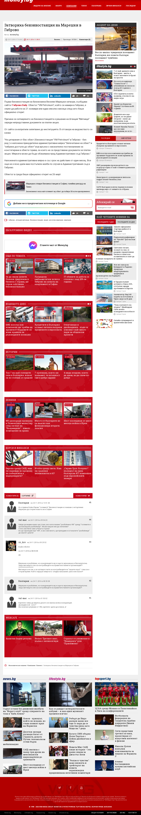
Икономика (99, 60)
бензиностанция (36, 220)
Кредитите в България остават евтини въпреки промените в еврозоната (48, 327)
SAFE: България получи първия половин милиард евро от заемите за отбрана (115, 188)
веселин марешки (56, 220)
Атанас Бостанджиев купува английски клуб (125, 765)
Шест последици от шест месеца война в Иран (77, 421)
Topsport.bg (40, 813)
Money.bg (17, 813)
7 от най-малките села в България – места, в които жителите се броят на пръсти (125, 74)
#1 (90, 598)
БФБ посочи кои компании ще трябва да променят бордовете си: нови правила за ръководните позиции (19, 329)
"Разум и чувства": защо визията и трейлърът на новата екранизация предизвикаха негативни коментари (69, 766)
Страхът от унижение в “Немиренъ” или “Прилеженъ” (77, 641)
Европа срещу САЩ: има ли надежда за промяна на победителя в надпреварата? (19, 472)
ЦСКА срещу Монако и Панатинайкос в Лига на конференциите (116, 709)
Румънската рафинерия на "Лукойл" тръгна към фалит (124, 239)
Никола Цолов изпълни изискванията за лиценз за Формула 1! (125, 751)
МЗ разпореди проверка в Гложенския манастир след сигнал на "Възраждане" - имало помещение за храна (19, 425)
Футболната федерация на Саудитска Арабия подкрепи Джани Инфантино (125, 720)
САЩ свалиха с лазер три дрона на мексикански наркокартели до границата (34, 754)
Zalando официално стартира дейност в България (122, 229)
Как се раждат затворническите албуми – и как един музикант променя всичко (67, 711)
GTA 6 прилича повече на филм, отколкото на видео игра (124, 96)
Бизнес (57, 39)
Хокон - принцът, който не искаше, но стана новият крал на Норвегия (34, 722)
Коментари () (84, 39)
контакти (132, 813)
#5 (90, 502)
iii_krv (22, 542)
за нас (122, 813)
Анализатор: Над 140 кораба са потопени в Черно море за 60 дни (123, 296)
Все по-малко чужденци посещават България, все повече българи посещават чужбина (114, 55)
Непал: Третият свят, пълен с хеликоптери (46, 639)
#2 (90, 581)
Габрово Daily (19, 105)
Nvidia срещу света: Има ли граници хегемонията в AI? (48, 470)
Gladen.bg (52, 813)
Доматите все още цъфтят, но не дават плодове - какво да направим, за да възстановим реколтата (124, 118)
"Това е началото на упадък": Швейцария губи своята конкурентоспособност (124, 308)
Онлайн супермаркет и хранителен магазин (124, 321)
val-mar (22, 520)
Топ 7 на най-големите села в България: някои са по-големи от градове (19, 375)
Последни (105, 138)
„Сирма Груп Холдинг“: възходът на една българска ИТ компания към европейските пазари (77, 473)
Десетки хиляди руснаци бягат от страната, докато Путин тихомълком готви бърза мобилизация (24, 738)
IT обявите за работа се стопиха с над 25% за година (76, 279)
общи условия (97, 813)
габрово (12, 220)
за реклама (111, 813)
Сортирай (26, 496)
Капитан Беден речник (19, 638)
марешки (67, 220)
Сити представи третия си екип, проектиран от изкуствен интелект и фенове (126, 736)
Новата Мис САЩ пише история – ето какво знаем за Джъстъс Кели (80, 751)
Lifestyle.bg (29, 813)
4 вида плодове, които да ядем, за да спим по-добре (77, 375)
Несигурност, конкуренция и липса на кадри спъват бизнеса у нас (113, 178)
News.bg (7, 813)
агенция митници (22, 220)
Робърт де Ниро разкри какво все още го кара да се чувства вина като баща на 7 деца (79, 723)
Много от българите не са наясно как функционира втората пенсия (47, 424)
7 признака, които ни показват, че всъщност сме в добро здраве (47, 375)
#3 (90, 542)
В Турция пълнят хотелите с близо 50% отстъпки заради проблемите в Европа (123, 285)
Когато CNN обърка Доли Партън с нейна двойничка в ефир (80, 737)
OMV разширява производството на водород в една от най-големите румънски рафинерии (116, 167)
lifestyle (103, 66)
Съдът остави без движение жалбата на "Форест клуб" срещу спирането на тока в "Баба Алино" (23, 711)
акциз (46, 220)
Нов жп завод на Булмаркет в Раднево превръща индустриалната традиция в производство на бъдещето (114, 270)
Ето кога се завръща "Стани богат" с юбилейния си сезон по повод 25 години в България (124, 85)
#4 (90, 520)
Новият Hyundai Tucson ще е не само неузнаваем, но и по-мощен (124, 130)
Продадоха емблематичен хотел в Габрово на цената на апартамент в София (47, 280)
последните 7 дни (105, 222)
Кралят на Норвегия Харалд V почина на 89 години (124, 106)
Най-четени (126, 138)
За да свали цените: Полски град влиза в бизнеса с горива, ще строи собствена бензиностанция (17, 281)
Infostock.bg (63, 813)
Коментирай (81, 496)
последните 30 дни (126, 222)
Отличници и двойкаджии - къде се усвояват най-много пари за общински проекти (76, 329)
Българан (23, 502)
